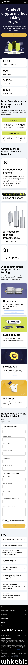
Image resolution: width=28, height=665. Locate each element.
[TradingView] (22, 630)
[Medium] (5, 630)
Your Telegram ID (6, 458)
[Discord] (16, 630)
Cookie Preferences (6, 638)
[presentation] (14, 432)
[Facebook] (8, 630)
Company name (6, 476)
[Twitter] (13, 630)
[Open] (25, 2)
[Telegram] (2, 630)
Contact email (5, 443)
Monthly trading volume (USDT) (10, 498)
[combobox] (4, 439)
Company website (7, 483)
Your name (5, 429)
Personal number (6, 436)
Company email (6, 491)
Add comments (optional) (8, 506)
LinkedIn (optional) (7, 450)
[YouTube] (19, 630)
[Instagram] (11, 630)
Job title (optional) (7, 465)
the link (18, 649)
